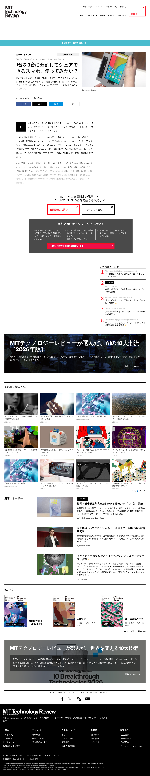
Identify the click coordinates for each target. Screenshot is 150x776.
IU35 (82, 15)
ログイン (99, 7)
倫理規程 (95, 735)
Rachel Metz (24, 98)
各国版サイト (126, 738)
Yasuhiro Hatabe (84, 546)
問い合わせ (7, 738)
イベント (122, 15)
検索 (122, 7)
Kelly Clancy (83, 579)
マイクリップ (111, 7)
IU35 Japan (124, 735)
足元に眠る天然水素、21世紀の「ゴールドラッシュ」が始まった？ (124, 273)
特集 (102, 15)
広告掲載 (65, 742)
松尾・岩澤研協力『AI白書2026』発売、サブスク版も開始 (125, 287)
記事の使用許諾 (68, 746)
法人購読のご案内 (39, 742)
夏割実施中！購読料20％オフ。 (75, 43)
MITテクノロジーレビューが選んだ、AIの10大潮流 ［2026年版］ (74, 346)
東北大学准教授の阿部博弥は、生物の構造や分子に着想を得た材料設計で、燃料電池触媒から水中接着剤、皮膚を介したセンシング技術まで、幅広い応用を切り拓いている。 (111, 538)
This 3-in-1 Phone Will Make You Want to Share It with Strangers (41, 59)
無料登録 (134, 14)
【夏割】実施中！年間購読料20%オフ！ (66, 246)
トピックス (92, 15)
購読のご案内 (87, 7)
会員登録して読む (59, 209)
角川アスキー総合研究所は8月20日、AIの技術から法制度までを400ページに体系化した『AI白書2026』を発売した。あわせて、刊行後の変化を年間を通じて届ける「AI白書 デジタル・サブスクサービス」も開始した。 (111, 511)
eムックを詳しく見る (133, 631)
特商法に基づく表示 (11, 746)
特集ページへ (130, 366)
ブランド (65, 735)
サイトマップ (8, 742)
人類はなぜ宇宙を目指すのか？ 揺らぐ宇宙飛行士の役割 (125, 311)
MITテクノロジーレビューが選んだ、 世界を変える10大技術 (74, 648)
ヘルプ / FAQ (8, 735)
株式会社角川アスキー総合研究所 (25, 759)
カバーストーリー (23, 55)
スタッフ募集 (67, 738)
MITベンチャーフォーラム (131, 746)
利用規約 (95, 738)
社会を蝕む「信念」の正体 (134, 622)
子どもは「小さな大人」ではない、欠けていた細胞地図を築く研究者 (125, 322)
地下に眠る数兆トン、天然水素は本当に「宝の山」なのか (125, 300)
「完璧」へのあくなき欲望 (86, 622)
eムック (111, 15)
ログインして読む (93, 209)
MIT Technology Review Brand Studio (91, 518)
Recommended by (131, 491)
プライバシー (96, 742)
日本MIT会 (124, 742)
